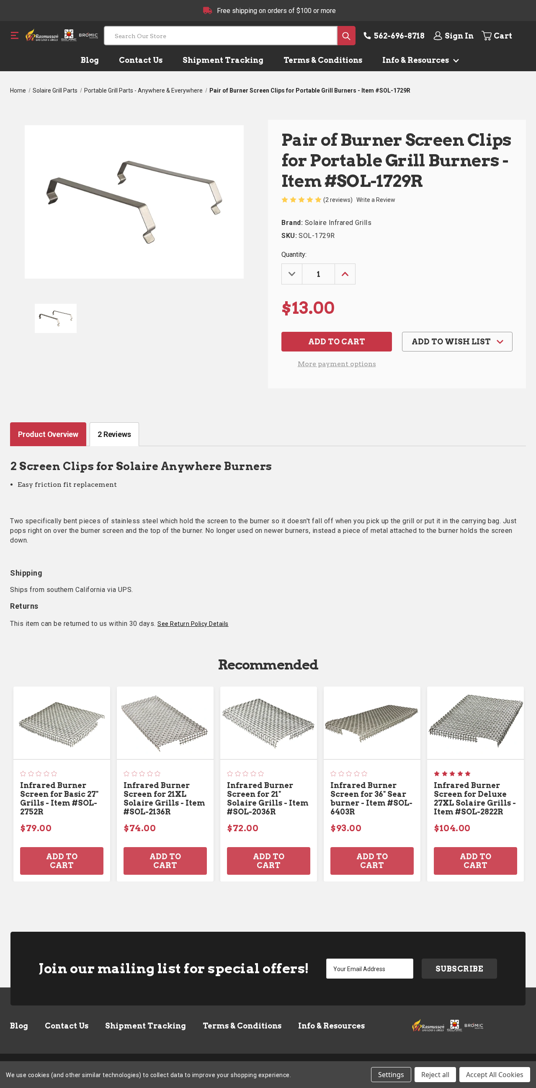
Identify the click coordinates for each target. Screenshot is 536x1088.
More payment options (337, 364)
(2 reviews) (338, 199)
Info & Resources (416, 60)
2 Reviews (114, 434)
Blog (90, 60)
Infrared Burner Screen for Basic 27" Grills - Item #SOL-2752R (59, 798)
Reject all (435, 1074)
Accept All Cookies (494, 1074)
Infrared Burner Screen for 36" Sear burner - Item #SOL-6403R (371, 798)
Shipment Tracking (223, 60)
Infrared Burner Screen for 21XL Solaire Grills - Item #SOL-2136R (164, 798)
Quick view (62, 722)
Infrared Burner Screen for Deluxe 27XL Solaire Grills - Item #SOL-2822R (475, 798)
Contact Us (140, 60)
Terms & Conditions (322, 60)
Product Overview (48, 434)
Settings (391, 1074)
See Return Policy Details (193, 623)
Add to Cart (61, 861)
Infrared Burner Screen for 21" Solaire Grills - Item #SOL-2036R (268, 798)
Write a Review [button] (375, 199)
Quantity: (294, 254)
